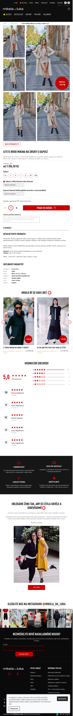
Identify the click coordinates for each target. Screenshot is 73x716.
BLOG (31, 3)
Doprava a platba (53, 679)
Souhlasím (62, 699)
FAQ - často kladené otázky (56, 689)
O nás (16, 3)
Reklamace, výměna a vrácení (57, 682)
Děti (31, 686)
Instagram (68, 3)
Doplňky (33, 689)
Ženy (31, 679)
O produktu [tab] (7, 228)
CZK (59, 5)
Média (37, 3)
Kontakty (60, 3)
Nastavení (14, 709)
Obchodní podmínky (54, 672)
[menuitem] (8, 14)
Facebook (65, 3)
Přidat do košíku (44, 207)
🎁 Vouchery (23, 3)
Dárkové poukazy (35, 676)
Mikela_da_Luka (53, 604)
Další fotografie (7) (12, 144)
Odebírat (24, 654)
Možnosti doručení (25, 201)
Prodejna (52, 3)
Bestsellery (15, 269)
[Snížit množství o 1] (5, 207)
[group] (14, 618)
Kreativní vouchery (54, 692)
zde (10, 704)
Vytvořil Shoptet (65, 714)
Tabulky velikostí (53, 686)
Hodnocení (44, 3)
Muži (32, 682)
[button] (3, 322)
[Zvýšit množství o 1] (16, 207)
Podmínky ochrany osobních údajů (59, 676)
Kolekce (32, 672)
